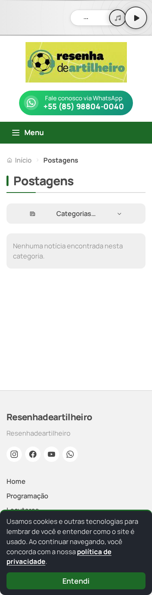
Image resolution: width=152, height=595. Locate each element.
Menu (34, 132)
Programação (27, 495)
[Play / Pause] (135, 17)
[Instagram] (14, 454)
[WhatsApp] (70, 454)
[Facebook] (33, 454)
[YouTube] (51, 454)
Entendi (75, 581)
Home (16, 481)
